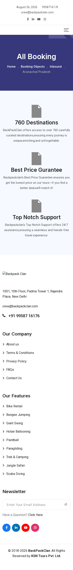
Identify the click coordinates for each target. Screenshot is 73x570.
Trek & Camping (17, 457)
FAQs (10, 370)
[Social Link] (6, 528)
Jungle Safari (15, 465)
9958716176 (50, 7)
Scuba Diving (15, 474)
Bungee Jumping (18, 415)
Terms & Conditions (20, 353)
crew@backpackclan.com (37, 12)
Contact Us (14, 378)
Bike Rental (14, 406)
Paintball (12, 440)
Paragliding (14, 448)
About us (12, 344)
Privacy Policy (16, 361)
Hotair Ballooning (18, 431)
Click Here (35, 515)
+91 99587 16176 (24, 315)
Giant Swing (14, 423)
